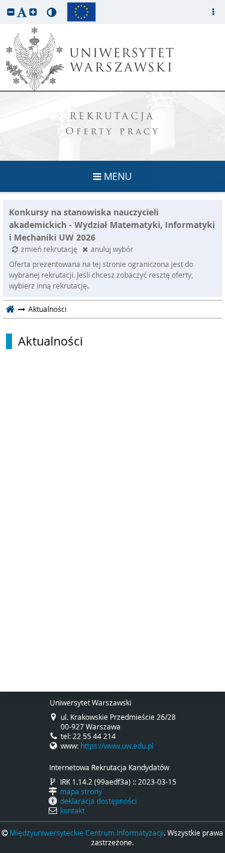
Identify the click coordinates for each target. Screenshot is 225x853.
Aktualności (50, 341)
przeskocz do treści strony (3, 3)
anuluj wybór (112, 249)
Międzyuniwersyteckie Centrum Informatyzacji (87, 832)
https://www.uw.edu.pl (117, 745)
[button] (10, 11)
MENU (116, 176)
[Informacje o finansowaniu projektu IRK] (81, 12)
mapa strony (81, 791)
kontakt (72, 810)
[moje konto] (213, 12)
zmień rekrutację (50, 249)
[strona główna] (10, 309)
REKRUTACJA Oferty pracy (112, 125)
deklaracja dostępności (98, 801)
